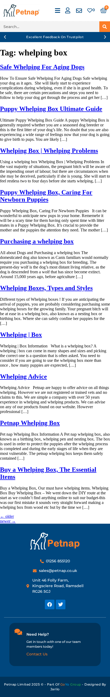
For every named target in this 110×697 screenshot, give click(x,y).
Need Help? (37, 634)
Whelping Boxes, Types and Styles (46, 288)
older (7, 516)
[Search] (104, 26)
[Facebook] (49, 604)
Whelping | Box (21, 334)
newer (8, 521)
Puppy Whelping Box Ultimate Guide (51, 108)
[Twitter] (60, 604)
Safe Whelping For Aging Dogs (42, 66)
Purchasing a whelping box (37, 241)
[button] (57, 10)
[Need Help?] (18, 631)
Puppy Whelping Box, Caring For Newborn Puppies (46, 196)
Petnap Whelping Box (30, 422)
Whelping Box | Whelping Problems (49, 150)
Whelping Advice (23, 376)
